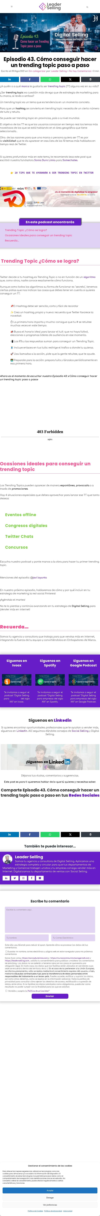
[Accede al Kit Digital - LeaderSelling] (50, 196)
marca (25, 86)
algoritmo (89, 277)
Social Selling (80, 731)
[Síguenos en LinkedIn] (50, 756)
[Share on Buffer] (90, 79)
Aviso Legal (67, 1211)
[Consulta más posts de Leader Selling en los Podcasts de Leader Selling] (40, 878)
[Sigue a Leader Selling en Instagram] (23, 878)
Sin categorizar (37, 71)
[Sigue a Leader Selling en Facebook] (31, 878)
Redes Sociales (84, 795)
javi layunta (40, 577)
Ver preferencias (50, 1205)
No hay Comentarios (80, 71)
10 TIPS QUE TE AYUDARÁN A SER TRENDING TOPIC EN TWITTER (54, 172)
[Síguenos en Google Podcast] (83, 680)
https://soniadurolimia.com (35, 958)
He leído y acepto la (29, 991)
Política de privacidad (53, 1211)
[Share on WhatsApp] (50, 79)
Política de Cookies (35, 1211)
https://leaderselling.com (17, 961)
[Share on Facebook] (29, 79)
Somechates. (70, 160)
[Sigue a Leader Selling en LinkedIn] (6, 878)
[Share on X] (70, 79)
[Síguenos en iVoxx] (16, 680)
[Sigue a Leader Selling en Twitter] (14, 878)
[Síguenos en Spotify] (50, 680)
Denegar (50, 1198)
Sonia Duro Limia (44, 160)
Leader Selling (59, 71)
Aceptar (50, 1190)
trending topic (56, 86)
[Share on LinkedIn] (9, 79)
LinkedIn (22, 731)
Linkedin (62, 720)
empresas (15, 699)
